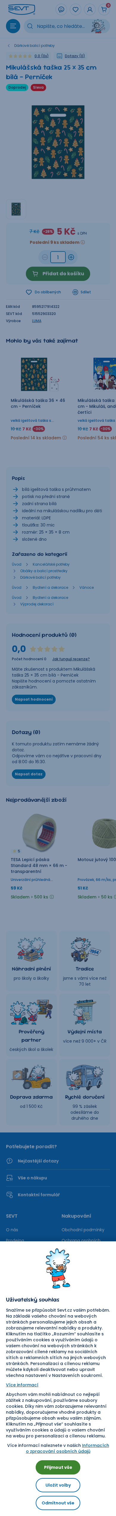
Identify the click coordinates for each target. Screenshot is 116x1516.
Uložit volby (58, 1485)
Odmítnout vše (58, 1503)
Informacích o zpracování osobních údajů (67, 1448)
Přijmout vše (58, 1467)
